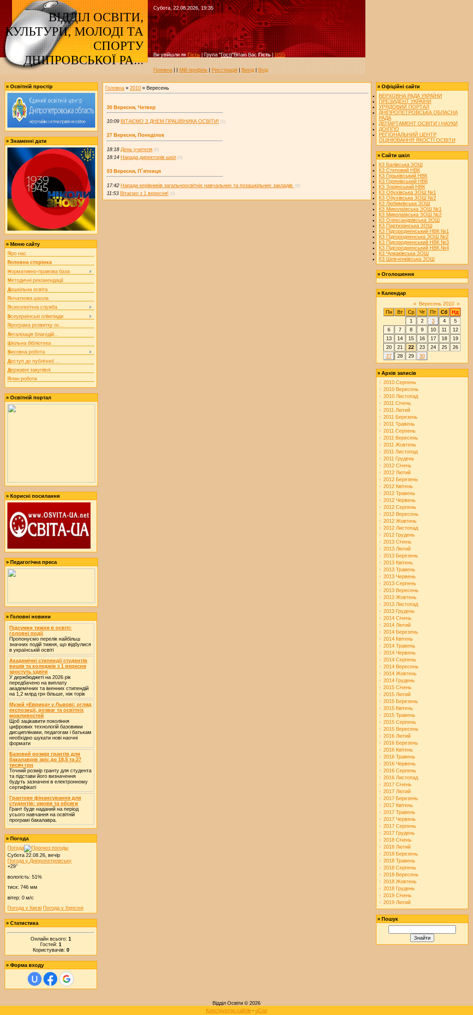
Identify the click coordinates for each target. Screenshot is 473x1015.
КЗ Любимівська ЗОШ (404, 203)
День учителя (136, 149)
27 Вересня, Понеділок (135, 135)
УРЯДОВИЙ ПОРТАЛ (404, 107)
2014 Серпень (399, 659)
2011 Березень (400, 417)
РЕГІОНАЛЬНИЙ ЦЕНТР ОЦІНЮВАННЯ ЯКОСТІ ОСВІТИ (417, 137)
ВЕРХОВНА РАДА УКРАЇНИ (410, 95)
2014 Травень (399, 645)
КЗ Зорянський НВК (402, 187)
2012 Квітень (398, 486)
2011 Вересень (400, 437)
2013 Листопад (400, 604)
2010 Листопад (400, 396)
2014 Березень (400, 632)
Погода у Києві (24, 908)
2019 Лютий (397, 902)
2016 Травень (399, 756)
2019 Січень (397, 895)
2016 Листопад (400, 777)
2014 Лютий (397, 625)
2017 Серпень (399, 826)
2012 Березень (400, 479)
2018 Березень (400, 853)
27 (389, 356)
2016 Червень (399, 763)
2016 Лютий (397, 736)
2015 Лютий (397, 694)
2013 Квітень (398, 562)
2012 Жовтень (400, 521)
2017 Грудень (399, 833)
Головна (162, 70)
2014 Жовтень (400, 673)
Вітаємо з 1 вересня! (144, 193)
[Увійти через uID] (35, 979)
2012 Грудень (399, 535)
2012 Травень (399, 493)
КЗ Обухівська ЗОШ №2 (407, 198)
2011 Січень (397, 403)
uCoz (261, 1010)
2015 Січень (397, 687)
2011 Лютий (396, 410)
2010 (135, 88)
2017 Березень (400, 798)
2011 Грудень (398, 458)
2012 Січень (397, 465)
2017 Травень (399, 812)
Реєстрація (224, 70)
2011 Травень (399, 424)
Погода (15, 847)
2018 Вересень (400, 874)
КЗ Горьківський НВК (403, 175)
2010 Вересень (400, 389)
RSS (280, 54)
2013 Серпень (399, 583)
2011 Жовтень (399, 444)
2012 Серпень (399, 507)
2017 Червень (399, 819)
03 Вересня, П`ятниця (134, 171)
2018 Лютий (397, 847)
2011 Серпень (399, 431)
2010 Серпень (399, 382)
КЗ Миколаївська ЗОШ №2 (410, 214)
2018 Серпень (399, 867)
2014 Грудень (399, 680)
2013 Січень (397, 541)
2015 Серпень (399, 722)
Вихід (248, 70)
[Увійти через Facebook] (50, 979)
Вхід (263, 70)
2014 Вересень (400, 666)
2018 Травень (399, 860)
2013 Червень (399, 576)
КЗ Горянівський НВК (403, 181)
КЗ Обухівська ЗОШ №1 (407, 192)
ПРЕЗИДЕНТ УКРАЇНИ (405, 101)
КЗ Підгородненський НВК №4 (414, 248)
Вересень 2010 (436, 303)
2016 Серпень (399, 770)
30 (422, 356)
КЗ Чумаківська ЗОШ (404, 253)
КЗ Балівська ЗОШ (401, 164)
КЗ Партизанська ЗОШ (405, 225)
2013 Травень (399, 569)
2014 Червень (399, 652)
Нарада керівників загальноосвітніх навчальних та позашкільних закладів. (207, 185)
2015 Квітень (398, 708)
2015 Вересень (400, 729)
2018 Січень (397, 840)
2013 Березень (400, 555)
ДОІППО (389, 129)
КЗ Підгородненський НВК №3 (414, 242)
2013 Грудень (399, 611)
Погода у (39, 860)
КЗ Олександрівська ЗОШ (409, 220)
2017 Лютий (397, 791)
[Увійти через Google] (66, 979)
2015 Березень (400, 701)
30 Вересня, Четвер (131, 107)
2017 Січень (397, 784)
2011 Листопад (400, 451)
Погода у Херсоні (63, 908)
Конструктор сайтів (228, 1010)
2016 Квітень (398, 749)
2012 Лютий (397, 472)
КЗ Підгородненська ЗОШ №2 (414, 236)
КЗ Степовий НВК (399, 170)
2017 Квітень (398, 805)
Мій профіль (193, 70)
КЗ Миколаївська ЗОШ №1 (410, 209)
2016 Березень (400, 743)
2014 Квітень (398, 639)
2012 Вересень (400, 514)
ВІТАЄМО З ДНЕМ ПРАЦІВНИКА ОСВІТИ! (170, 121)
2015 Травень (399, 715)
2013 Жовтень (400, 597)
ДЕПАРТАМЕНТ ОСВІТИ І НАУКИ (418, 123)
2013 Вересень (400, 590)
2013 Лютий (397, 548)
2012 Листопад (400, 528)
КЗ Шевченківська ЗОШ (407, 259)
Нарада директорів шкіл (148, 157)
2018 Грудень (399, 888)
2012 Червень (399, 500)
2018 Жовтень (400, 881)
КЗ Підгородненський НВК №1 (414, 231)
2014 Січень (397, 618)
